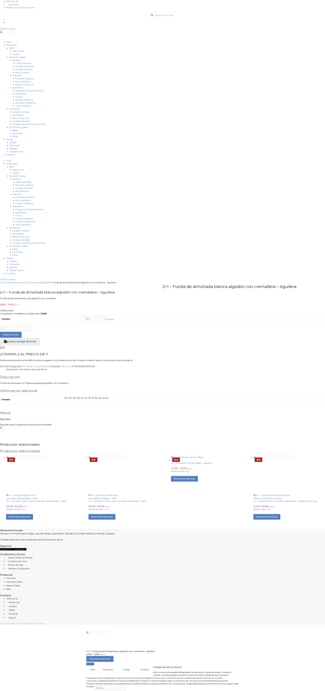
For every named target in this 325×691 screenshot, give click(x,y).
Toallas (15, 54)
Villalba (13, 142)
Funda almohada (21, 121)
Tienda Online (16, 151)
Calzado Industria (24, 84)
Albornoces (18, 51)
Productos (11, 45)
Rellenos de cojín (21, 118)
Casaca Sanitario (23, 63)
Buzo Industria (22, 81)
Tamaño (5, 319)
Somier (211, 684)
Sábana (196, 684)
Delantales (20, 94)
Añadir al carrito (11, 335)
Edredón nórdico (20, 112)
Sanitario (16, 60)
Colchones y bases (18, 127)
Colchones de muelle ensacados (185, 678)
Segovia (13, 148)
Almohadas (17, 115)
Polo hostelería (23, 106)
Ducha (128, 681)
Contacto (10, 154)
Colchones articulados (140, 678)
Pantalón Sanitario (24, 66)
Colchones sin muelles (212, 678)
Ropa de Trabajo (17, 57)
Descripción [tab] (12, 369)
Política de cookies (37, 623)
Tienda (9, 139)
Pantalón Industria (24, 78)
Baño (11, 48)
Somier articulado (223, 684)
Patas (15, 136)
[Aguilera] (9, 428)
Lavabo (224, 681)
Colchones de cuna (160, 678)
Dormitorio (14, 109)
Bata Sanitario (22, 72)
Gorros (18, 97)
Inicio (8, 42)
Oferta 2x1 (66, 366)
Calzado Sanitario (24, 69)
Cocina (116, 678)
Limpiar (110, 319)
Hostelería (17, 88)
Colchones (17, 133)
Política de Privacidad (19, 623)
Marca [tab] (44, 369)
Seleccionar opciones (19, 517)
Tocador (90, 686)
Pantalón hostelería (25, 103)
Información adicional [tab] (29, 369)
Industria (16, 75)
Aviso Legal (4, 623)
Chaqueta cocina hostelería (29, 91)
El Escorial (14, 145)
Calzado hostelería (222, 672)
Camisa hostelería (24, 100)
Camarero (191, 675)
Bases (15, 130)
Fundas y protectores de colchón (29, 124)
